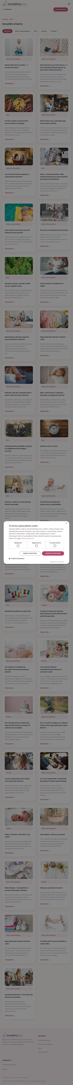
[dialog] (36, 542)
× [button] (66, 523)
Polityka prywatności (27, 538)
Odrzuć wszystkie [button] (30, 553)
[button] (16, 558)
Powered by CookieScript (57, 562)
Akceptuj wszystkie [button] (53, 553)
